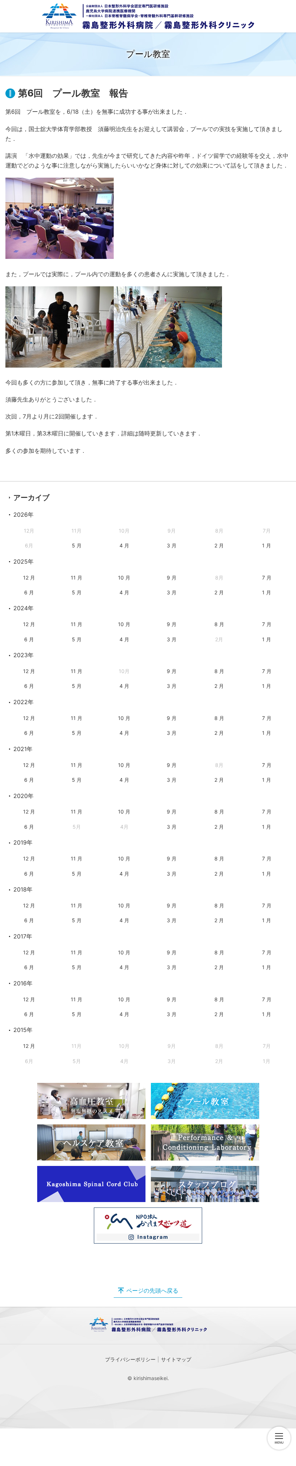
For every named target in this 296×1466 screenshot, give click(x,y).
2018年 (22, 889)
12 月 (29, 577)
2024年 (23, 608)
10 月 (124, 577)
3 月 (172, 545)
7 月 (266, 577)
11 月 (76, 577)
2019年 (22, 842)
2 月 (219, 545)
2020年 (23, 795)
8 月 (219, 624)
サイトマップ (176, 1359)
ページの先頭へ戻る (152, 1290)
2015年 (22, 1029)
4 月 (124, 545)
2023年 (23, 655)
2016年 (22, 983)
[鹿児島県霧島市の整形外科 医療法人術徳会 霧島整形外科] (148, 16)
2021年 (22, 748)
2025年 (23, 561)
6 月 (29, 592)
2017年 (22, 936)
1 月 (266, 545)
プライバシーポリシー (130, 1359)
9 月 (172, 577)
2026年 (23, 514)
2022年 (23, 702)
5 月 (77, 545)
